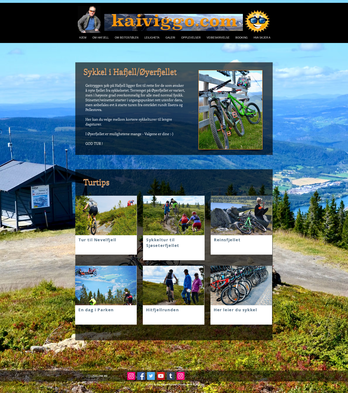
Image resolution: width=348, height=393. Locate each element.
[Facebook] (141, 376)
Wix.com (200, 384)
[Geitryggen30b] (180, 376)
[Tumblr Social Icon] (171, 376)
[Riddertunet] (131, 376)
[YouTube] (161, 376)
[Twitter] (151, 376)
